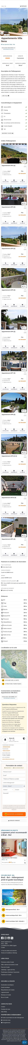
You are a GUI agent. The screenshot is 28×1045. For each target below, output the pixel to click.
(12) (24, 244)
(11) (24, 161)
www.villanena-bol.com (8, 759)
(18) (24, 410)
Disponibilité (14, 181)
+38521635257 (6, 750)
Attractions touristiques (13, 683)
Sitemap (15, 952)
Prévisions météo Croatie (7, 962)
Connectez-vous (6, 1020)
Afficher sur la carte (12, 680)
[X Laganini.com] (12, 938)
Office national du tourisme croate (9, 964)
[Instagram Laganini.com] (5, 938)
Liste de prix (6, 181)
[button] (14, 664)
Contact (3, 1006)
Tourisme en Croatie (6, 974)
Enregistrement (6, 1022)
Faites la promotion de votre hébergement (13, 1017)
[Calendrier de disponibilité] (25, 862)
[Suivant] (24, 848)
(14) (24, 286)
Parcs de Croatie (5, 967)
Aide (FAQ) (4, 1011)
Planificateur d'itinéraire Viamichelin (10, 972)
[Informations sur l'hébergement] (25, 860)
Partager (23, 6)
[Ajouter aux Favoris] (25, 840)
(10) (24, 452)
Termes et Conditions (6, 952)
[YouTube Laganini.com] (9, 938)
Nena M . (6, 32)
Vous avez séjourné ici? (8, 48)
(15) (24, 203)
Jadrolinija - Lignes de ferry (8, 969)
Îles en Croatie (4, 997)
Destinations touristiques (7, 984)
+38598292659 (6, 747)
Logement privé (5, 992)
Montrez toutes (7, 133)
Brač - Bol (4, 6)
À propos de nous (5, 1009)
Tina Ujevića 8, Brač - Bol (8, 44)
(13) (24, 369)
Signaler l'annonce (14, 820)
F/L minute (22, 181)
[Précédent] (4, 848)
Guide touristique (5, 987)
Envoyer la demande (15, 814)
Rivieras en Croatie (6, 994)
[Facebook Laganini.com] (2, 938)
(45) (25, 33)
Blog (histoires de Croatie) (7, 989)
